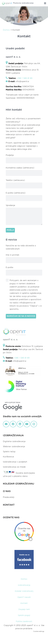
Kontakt (24, 603)
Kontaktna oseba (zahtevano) (20, 168)
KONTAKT (9, 505)
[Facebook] (13, 424)
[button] (45, 3)
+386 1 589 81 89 (24, 78)
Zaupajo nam (24, 609)
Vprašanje (10, 205)
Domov (6, 30)
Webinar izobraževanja (14, 447)
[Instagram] (34, 424)
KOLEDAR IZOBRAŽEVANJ (18, 484)
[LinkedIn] (20, 424)
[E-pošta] (6, 424)
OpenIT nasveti (24, 597)
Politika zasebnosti (24, 621)
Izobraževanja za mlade (14, 467)
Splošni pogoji (24, 615)
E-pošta (9, 267)
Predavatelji (8, 497)
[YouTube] (27, 424)
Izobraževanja (24, 585)
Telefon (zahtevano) (15, 180)
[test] (7, 3)
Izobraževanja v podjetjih (15, 462)
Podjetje (10, 155)
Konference (8, 457)
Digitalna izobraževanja (14, 441)
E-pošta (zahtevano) (15, 193)
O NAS (7, 491)
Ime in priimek (12, 255)
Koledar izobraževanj (24, 591)
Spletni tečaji (9, 452)
